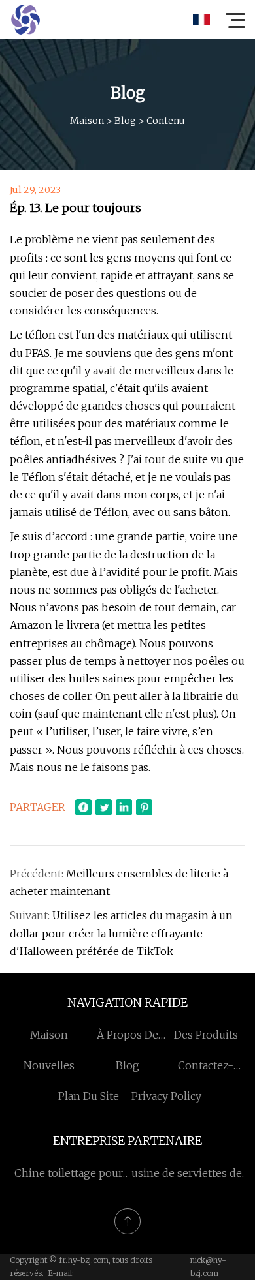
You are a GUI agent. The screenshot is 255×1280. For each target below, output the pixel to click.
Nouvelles (49, 1065)
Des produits (206, 1034)
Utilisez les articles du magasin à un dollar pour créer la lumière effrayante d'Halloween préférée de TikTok (121, 933)
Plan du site (88, 1096)
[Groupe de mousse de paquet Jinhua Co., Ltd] (25, 19)
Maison (87, 121)
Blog (125, 121)
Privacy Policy (166, 1096)
